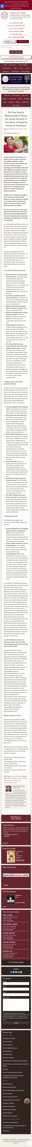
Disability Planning (8, 1112)
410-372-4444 (19, 31)
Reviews (12, 41)
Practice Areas (7, 68)
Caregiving (11, 102)
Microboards (6, 1130)
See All (6, 885)
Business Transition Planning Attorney (12, 1072)
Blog (21, 68)
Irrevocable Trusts (7, 1054)
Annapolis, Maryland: (9, 942)
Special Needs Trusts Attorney (10, 1122)
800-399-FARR (19, 37)
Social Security (15, 780)
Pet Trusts (5, 1069)
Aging (4, 102)
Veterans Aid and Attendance (10, 1096)
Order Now (20, 860)
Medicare (18, 102)
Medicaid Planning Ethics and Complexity (13, 1090)
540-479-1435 (20, 26)
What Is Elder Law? (8, 1084)
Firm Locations (25, 71)
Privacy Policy (13, 1139)
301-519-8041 (19, 28)
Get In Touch (22, 41)
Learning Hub (15, 71)
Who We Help (23, 65)
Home (5, 65)
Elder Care (25, 95)
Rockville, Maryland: (9, 933)
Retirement (27, 99)
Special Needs (12, 99)
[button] (2, 6)
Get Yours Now (20, 902)
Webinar (5, 4)
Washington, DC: (7, 951)
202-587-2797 (17, 34)
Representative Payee (10, 782)
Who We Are (12, 65)
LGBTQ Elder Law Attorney (10, 1116)
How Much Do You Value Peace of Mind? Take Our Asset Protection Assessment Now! (16, 57)
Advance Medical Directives (10, 1048)
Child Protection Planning (9, 1109)
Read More (5, 843)
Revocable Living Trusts (9, 1038)
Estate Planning (16, 95)
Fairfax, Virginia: (8, 915)
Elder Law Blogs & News (15, 778)
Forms (27, 68)
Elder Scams (16, 105)
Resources (5, 71)
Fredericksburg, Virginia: (10, 924)
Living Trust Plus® (7, 1041)
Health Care (25, 102)
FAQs (15, 68)
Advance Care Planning (9, 1106)
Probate (20, 99)
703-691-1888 (18, 23)
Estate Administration (8, 1057)
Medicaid (4, 99)
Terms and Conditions (23, 1139)
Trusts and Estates (7, 1035)
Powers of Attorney (8, 1044)
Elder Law (7, 95)
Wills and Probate (7, 1051)
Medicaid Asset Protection (9, 1087)
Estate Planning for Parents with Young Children (15, 1060)
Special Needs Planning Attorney (11, 1119)
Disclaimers (6, 1139)
